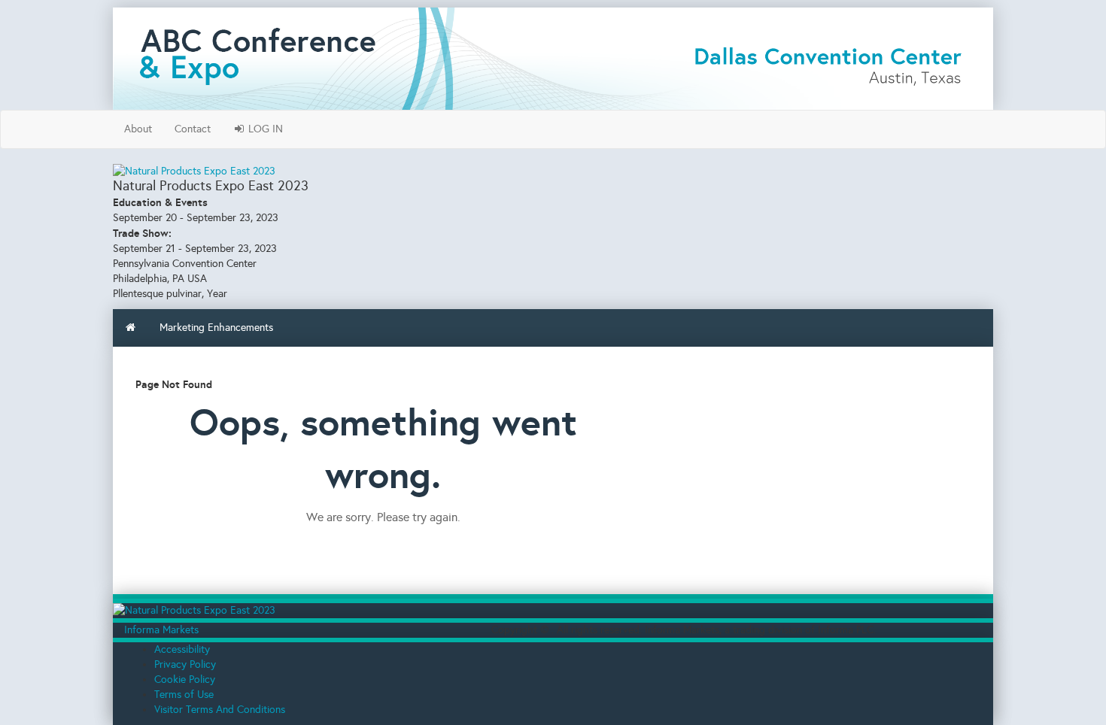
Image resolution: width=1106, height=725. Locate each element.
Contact (193, 129)
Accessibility (182, 649)
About (138, 129)
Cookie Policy (184, 679)
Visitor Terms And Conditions (219, 709)
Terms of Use (184, 694)
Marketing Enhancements (216, 327)
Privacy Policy (185, 664)
